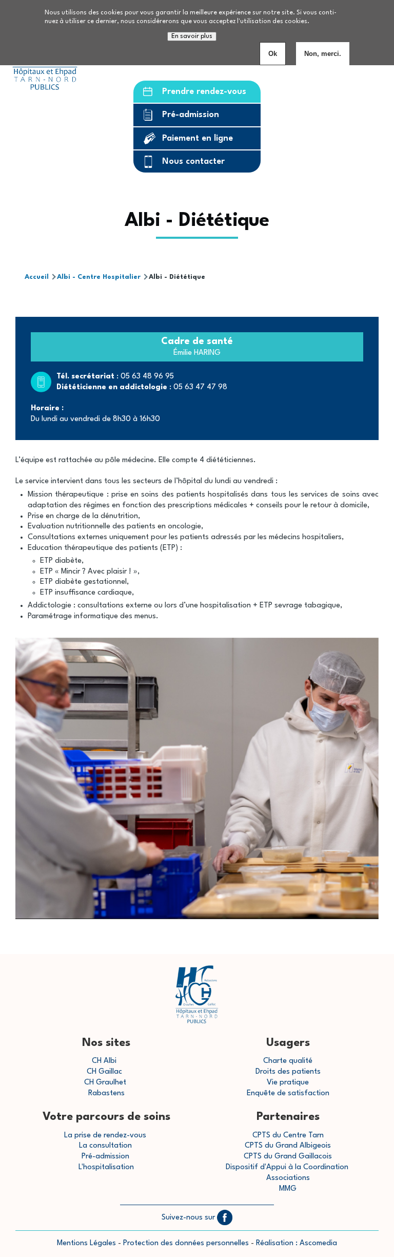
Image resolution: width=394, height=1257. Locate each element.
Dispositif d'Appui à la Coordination (288, 1167)
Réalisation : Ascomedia (296, 1243)
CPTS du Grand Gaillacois (288, 1156)
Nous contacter (193, 161)
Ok (272, 54)
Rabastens (106, 1093)
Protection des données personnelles (186, 1243)
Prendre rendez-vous (204, 91)
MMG (288, 1189)
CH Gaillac (104, 1072)
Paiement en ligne (197, 138)
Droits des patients (288, 1072)
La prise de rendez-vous (105, 1135)
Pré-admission (190, 114)
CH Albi (104, 1061)
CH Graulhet (105, 1083)
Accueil (37, 277)
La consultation (105, 1146)
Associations (288, 1178)
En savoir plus (191, 36)
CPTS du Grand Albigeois (288, 1146)
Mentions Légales (86, 1243)
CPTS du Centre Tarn (288, 1135)
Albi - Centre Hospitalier (99, 277)
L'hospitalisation (106, 1167)
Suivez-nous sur (189, 1218)
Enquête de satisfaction (288, 1093)
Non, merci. (322, 54)
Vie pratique (288, 1083)
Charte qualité (287, 1061)
